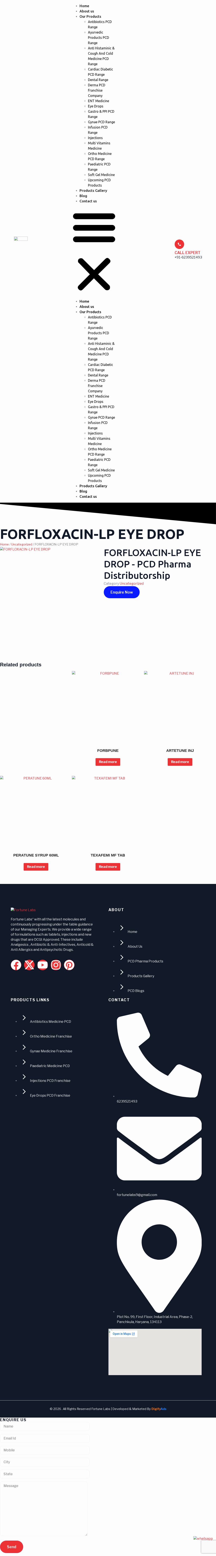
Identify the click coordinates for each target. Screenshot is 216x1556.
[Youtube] (42, 965)
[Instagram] (56, 965)
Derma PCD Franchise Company (96, 90)
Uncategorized (21, 544)
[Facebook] (16, 965)
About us (87, 11)
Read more (108, 762)
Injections (95, 138)
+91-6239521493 (188, 257)
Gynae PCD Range (101, 122)
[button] (94, 251)
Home (84, 6)
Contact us (88, 201)
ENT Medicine (98, 101)
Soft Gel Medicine (101, 175)
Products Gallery (93, 190)
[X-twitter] (29, 965)
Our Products (90, 16)
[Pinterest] (69, 965)
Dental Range (98, 80)
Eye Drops (95, 106)
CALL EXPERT (187, 252)
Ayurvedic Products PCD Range (98, 37)
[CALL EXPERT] (179, 244)
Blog (83, 196)
